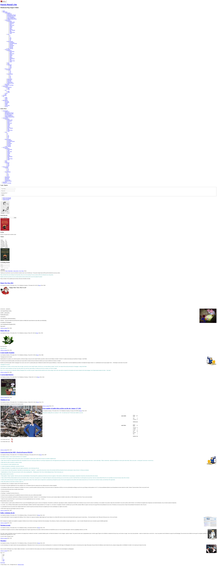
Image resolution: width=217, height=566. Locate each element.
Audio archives (7, 20)
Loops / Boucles (10, 48)
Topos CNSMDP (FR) (9, 115)
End (3, 560)
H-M (10, 38)
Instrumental (9, 21)
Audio (8, 88)
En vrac (6, 106)
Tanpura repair (9, 82)
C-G (10, 37)
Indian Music (5, 11)
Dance (8, 63)
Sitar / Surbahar (12, 30)
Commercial (9, 64)
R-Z (10, 72)
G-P (10, 71)
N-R (10, 39)
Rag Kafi (11, 44)
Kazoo (10, 24)
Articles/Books (7, 12)
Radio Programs (10, 41)
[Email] (39, 285)
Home (4, 10)
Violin (10, 33)
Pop (5, 94)
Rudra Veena (11, 25)
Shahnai (10, 29)
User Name (3, 188)
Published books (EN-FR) (9, 116)
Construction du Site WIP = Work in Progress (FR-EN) (16, 452)
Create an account (6, 199)
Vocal (8, 34)
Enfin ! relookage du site (7, 513)
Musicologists (7, 176)
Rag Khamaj (11, 45)
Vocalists (8, 69)
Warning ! (3, 540)
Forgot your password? (7, 197)
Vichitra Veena (12, 32)
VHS (10, 65)
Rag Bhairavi (11, 42)
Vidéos (8, 89)
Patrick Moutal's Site (8, 5)
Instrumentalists (10, 73)
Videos (8, 92)
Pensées (6, 103)
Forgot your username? (7, 198)
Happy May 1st (4, 330)
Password (3, 190)
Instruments (9, 80)
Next (3, 559)
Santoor (10, 26)
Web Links (7, 101)
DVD (10, 67)
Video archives (7, 49)
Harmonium (11, 23)
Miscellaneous (5, 100)
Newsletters (7, 102)
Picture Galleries (8, 68)
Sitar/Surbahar (12, 58)
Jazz (5, 90)
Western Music (5, 86)
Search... (2, 217)
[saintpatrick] (8, 387)
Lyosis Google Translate (7, 352)
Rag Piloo (11, 47)
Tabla (10, 31)
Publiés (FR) (9, 13)
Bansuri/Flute (11, 51)
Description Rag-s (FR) (11, 15)
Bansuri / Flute (12, 22)
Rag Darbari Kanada (13, 43)
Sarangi (10, 27)
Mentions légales (21, 564)
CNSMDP (4, 95)
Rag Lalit (11, 46)
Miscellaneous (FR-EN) (11, 14)
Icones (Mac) (7, 105)
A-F (10, 70)
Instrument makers (10, 83)
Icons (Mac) (7, 84)
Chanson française (8, 87)
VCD (10, 66)
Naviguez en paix (5, 525)
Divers (6, 99)
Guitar (10, 52)
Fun (3, 96)
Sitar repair (9, 81)
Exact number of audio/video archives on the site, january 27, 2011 (61, 408)
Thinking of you (5, 399)
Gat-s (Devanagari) (10, 16)
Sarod (10, 28)
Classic (6, 93)
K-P (10, 76)
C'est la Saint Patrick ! (7, 374)
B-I (10, 75)
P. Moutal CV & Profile (9, 85)
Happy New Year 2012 (6, 283)
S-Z (10, 40)
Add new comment (3, 328)
